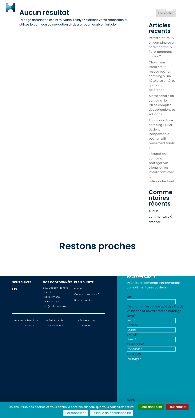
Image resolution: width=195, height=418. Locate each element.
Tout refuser (177, 407)
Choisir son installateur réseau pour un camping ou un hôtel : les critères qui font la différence (162, 76)
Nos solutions (80, 5)
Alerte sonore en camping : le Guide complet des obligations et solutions (162, 105)
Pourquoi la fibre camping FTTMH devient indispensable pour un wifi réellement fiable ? (162, 134)
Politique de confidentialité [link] (111, 413)
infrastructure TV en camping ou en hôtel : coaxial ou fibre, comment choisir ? (162, 47)
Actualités (174, 5)
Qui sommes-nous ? (141, 5)
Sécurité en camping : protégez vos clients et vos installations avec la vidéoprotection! (162, 167)
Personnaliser (75, 413)
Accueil (56, 5)
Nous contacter (169, 10)
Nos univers (109, 5)
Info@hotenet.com (54, 306)
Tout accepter (151, 407)
